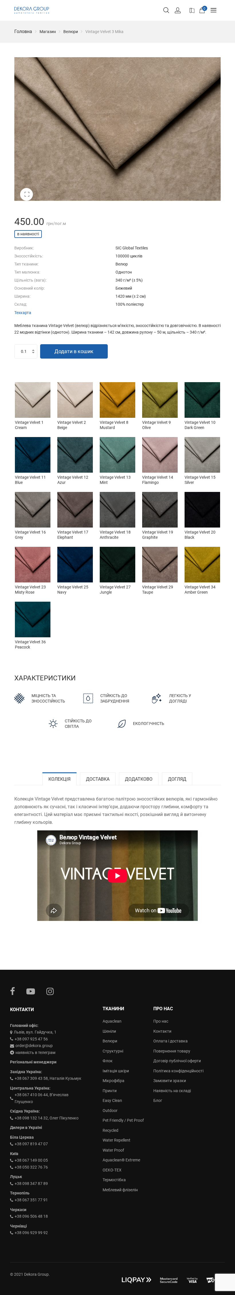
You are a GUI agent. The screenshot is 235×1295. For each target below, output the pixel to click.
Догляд (177, 779)
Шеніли (109, 1031)
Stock (191, 10)
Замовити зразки (169, 1080)
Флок (108, 1061)
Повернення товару (171, 1051)
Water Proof (113, 1150)
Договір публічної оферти (177, 1061)
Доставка (97, 779)
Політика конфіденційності (178, 1071)
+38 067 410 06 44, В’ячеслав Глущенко (41, 1098)
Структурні (113, 1051)
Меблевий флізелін (120, 1190)
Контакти (162, 1031)
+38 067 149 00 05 (31, 1160)
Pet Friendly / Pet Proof (123, 1120)
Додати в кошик (73, 351)
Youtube (30, 991)
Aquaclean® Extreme (121, 1160)
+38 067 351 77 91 (31, 1200)
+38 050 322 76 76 (31, 1167)
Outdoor (110, 1110)
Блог (157, 1100)
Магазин (48, 31)
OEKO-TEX (112, 1170)
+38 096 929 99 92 (31, 1232)
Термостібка (114, 1179)
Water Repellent (116, 1140)
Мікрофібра (113, 1080)
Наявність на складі (172, 1090)
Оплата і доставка (170, 1041)
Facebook (12, 991)
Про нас (160, 1021)
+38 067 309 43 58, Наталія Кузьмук (48, 1078)
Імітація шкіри (116, 1071)
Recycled (110, 1130)
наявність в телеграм (35, 1052)
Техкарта (22, 312)
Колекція (59, 779)
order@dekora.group (34, 1045)
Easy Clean (112, 1100)
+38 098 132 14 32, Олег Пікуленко (47, 1118)
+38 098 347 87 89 (31, 1183)
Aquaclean (112, 1021)
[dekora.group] (31, 10)
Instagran (50, 991)
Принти (110, 1090)
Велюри (70, 31)
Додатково (138, 779)
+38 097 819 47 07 (31, 1144)
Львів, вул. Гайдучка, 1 (35, 1032)
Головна (23, 31)
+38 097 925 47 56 (31, 1039)
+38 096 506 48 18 (31, 1216)
